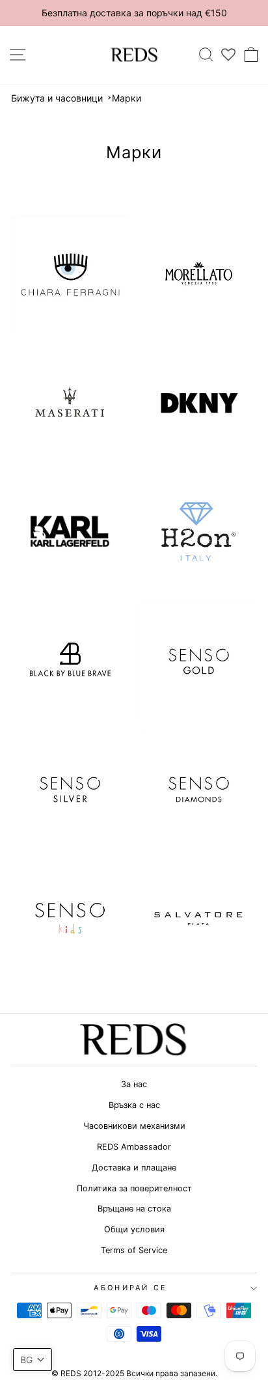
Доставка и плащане (134, 1167)
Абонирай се (130, 1287)
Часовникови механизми (134, 1126)
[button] (32, 1359)
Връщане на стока (134, 1208)
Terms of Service (134, 1250)
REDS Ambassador (134, 1147)
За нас (134, 1084)
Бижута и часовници (57, 98)
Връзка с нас (134, 1105)
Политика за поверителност (134, 1188)
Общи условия (134, 1229)
